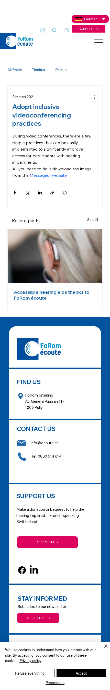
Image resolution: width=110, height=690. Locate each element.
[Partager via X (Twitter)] (27, 192)
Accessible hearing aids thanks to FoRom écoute (52, 295)
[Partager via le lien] (52, 192)
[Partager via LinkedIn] (39, 192)
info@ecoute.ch (45, 442)
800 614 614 (50, 456)
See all (92, 219)
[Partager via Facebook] (14, 192)
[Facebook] (22, 570)
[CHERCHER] (54, 30)
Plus (58, 70)
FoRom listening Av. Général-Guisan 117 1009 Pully (44, 401)
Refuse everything (30, 673)
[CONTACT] (66, 30)
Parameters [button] (55, 682)
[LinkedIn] (34, 570)
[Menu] (99, 42)
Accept (81, 673)
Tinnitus (38, 70)
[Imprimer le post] (64, 192)
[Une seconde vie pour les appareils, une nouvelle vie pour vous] (55, 256)
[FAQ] (42, 30)
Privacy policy (30, 660)
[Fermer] (103, 649)
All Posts (14, 70)
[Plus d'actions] (95, 97)
